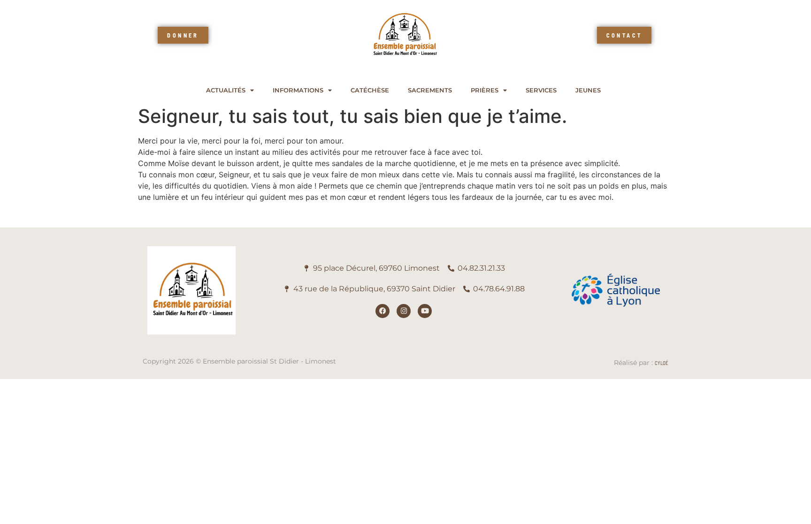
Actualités (225, 90)
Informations (298, 90)
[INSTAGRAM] (404, 311)
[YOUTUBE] (425, 311)
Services (541, 90)
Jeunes (588, 90)
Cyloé (661, 363)
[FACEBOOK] (382, 311)
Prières (484, 90)
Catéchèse (370, 90)
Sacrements (430, 90)
